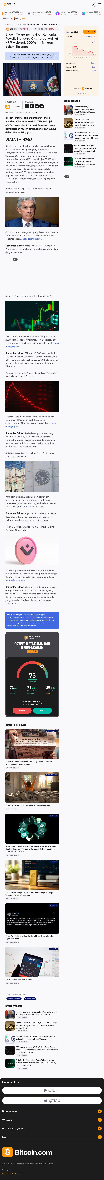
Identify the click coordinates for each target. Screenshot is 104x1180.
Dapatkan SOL (89, 32)
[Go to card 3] (80, 93)
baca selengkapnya (32, 238)
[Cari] (94, 4)
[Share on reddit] (37, 106)
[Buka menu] (100, 4)
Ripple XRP (30, 999)
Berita (8, 24)
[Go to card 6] (85, 93)
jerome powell (14, 999)
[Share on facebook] (27, 106)
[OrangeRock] (19, 18)
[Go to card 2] (78, 93)
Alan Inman (15, 107)
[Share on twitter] (32, 106)
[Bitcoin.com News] (9, 4)
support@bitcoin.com (12, 1173)
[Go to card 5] (83, 93)
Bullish (43, 710)
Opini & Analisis (15, 24)
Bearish (22, 710)
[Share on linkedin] (41, 106)
